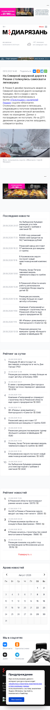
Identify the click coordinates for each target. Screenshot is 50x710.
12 (18, 601)
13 (25, 601)
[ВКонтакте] (34, 71)
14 (31, 601)
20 (25, 607)
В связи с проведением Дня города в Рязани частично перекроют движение (26, 385)
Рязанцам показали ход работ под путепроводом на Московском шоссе (26, 543)
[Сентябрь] (44, 575)
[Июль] (6, 575)
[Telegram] (41, 71)
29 (37, 614)
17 (6, 607)
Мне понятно (16, 700)
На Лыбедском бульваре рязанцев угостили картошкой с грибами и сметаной (31, 225)
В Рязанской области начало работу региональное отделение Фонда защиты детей (32, 287)
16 (44, 601)
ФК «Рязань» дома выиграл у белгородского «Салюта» (32, 321)
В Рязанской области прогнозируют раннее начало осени (25, 502)
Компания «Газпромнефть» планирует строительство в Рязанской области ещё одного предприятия (32, 310)
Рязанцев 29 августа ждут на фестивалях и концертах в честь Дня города (25, 364)
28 (31, 614)
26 (18, 614)
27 (25, 614)
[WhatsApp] (45, 71)
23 (44, 607)
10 (6, 601)
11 (12, 601)
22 (37, 607)
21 (31, 607)
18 (12, 607)
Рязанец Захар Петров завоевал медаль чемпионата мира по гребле (32, 272)
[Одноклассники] (38, 71)
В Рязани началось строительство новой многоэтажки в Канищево (27, 533)
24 (6, 614)
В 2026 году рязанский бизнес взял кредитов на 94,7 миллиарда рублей (31, 237)
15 (37, 601)
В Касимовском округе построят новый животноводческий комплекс (33, 258)
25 (12, 614)
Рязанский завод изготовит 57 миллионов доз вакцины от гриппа (32, 248)
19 (18, 607)
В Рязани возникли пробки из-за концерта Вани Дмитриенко (23, 522)
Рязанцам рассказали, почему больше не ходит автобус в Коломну (31, 298)
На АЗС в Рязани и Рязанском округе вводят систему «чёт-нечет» (25, 512)
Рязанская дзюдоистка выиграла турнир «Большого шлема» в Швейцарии (32, 331)
